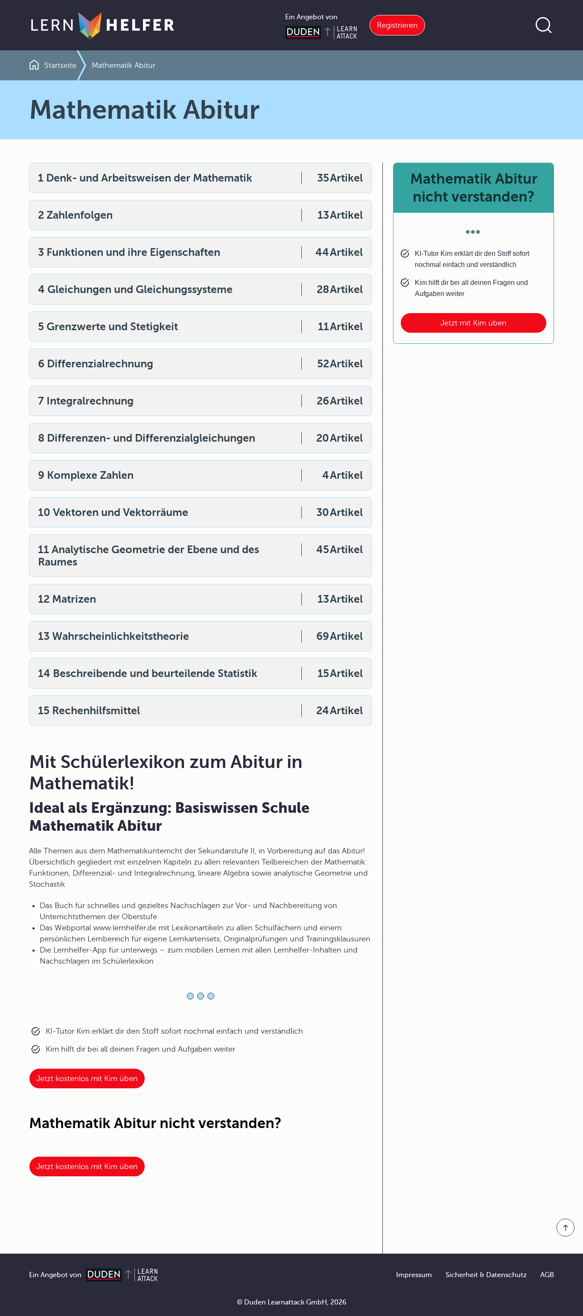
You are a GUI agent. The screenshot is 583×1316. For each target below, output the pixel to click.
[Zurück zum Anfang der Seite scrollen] (565, 1228)
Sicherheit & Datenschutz (486, 1275)
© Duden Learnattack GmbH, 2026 (292, 1302)
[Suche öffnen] (543, 25)
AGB (547, 1275)
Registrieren (397, 25)
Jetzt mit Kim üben (473, 323)
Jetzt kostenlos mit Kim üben (87, 1078)
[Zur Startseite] (102, 25)
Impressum (414, 1275)
